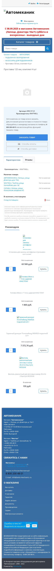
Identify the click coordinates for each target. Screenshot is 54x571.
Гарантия (8, 497)
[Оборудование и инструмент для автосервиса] (27, 12)
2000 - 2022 (20, 564)
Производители (11, 507)
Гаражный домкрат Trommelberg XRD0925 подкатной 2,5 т (27, 334)
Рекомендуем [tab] (12, 227)
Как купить (9, 487)
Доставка (8, 490)
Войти (33, 3)
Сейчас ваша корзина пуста (27, 23)
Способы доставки (28, 149)
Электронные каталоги (14, 514)
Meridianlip (17, 566)
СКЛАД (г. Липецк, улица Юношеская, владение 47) (14, 189)
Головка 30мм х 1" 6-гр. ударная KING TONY (27, 293)
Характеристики (13, 160)
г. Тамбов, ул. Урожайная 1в (16, 466)
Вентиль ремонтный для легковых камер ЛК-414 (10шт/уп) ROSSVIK (27, 375)
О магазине (9, 494)
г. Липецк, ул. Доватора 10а (16, 464)
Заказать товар (27, 137)
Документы (9, 504)
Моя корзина (29, 21)
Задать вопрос (10, 500)
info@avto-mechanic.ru (22, 477)
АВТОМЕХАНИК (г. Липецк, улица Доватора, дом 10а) (16, 179)
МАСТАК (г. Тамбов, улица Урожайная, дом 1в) (14, 184)
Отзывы (28, 159)
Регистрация (44, 3)
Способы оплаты (28, 144)
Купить (43, 269)
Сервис (8, 510)
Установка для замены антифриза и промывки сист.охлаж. (27, 253)
